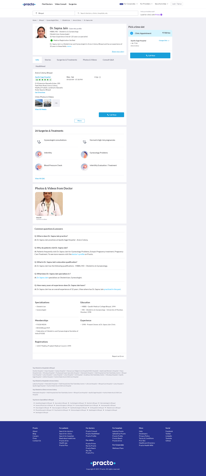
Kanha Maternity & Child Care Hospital (66, 377)
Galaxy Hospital (60, 371)
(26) (40, 178)
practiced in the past (112, 289)
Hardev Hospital (38, 371)
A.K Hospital (78, 375)
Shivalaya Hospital (48, 373)
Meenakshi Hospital (87, 373)
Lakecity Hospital (38, 384)
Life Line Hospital (91, 384)
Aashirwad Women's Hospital (109, 371)
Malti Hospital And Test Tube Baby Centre (107, 373)
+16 (56, 103)
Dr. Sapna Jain (42, 277)
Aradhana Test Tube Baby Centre (94, 375)
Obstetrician (41, 306)
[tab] (37, 60)
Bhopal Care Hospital (105, 384)
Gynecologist (41, 310)
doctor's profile (78, 254)
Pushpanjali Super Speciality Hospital (67, 373)
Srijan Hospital (49, 371)
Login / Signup (177, 4)
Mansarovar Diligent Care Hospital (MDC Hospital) (82, 371)
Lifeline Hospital (48, 377)
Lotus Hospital (47, 375)
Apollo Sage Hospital (43, 77)
